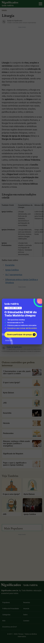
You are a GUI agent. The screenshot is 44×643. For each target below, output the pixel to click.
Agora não (8, 340)
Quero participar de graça (19, 334)
